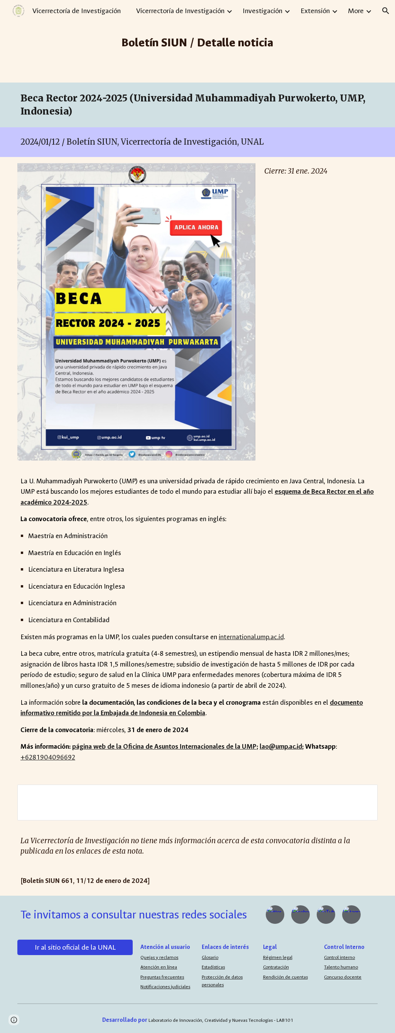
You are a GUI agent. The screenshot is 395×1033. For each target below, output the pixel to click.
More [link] (356, 10)
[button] (385, 11)
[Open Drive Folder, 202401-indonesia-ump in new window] (363, 795)
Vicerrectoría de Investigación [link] (180, 10)
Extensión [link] (315, 10)
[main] (198, 41)
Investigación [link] (262, 10)
